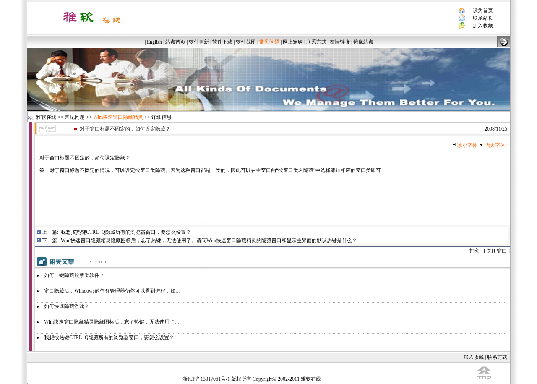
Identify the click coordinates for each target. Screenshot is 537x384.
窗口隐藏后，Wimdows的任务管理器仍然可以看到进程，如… (112, 291)
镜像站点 (363, 42)
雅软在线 (46, 117)
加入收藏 (483, 26)
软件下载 (222, 42)
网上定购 (293, 42)
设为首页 (483, 10)
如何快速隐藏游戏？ (66, 306)
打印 (474, 251)
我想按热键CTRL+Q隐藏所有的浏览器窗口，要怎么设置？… (111, 337)
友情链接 (340, 42)
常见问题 (75, 117)
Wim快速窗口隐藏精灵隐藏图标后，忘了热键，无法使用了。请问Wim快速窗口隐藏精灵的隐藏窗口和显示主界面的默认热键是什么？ (209, 240)
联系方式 (316, 42)
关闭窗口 (497, 251)
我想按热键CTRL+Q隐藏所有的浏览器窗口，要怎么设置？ (126, 232)
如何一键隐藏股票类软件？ (74, 275)
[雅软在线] (91, 26)
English (154, 42)
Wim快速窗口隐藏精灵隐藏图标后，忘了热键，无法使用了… (112, 322)
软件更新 (199, 42)
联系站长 (483, 18)
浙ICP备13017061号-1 (206, 379)
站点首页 (175, 42)
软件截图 (246, 42)
